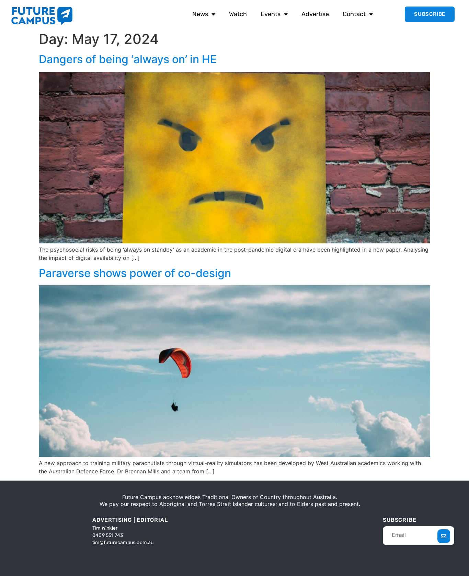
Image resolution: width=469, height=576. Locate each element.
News (200, 14)
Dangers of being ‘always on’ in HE (128, 59)
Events (271, 14)
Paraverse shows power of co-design (135, 273)
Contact (354, 14)
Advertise (315, 14)
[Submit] (443, 536)
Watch (238, 14)
